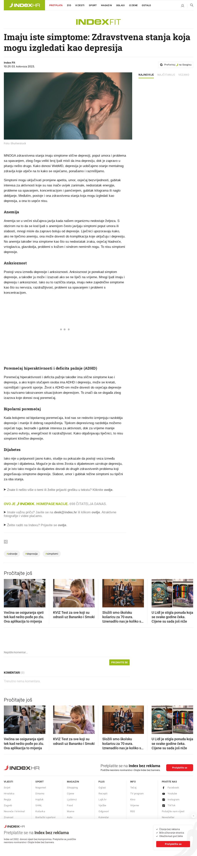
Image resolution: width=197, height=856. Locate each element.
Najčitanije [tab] (166, 75)
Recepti (102, 793)
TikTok (171, 805)
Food (70, 805)
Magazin (73, 781)
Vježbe (102, 805)
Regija (7, 799)
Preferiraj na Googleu (177, 64)
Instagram (173, 799)
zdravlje (12, 553)
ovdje (96, 512)
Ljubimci (72, 799)
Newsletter (168, 817)
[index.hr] (24, 5)
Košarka (40, 811)
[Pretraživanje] (190, 6)
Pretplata (56, 5)
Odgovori (103, 811)
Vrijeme (134, 805)
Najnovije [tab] (146, 75)
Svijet (7, 787)
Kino (132, 799)
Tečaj (133, 787)
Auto (69, 817)
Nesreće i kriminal (14, 811)
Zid (69, 5)
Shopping (72, 787)
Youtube (172, 793)
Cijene (133, 5)
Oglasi (120, 5)
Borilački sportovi (45, 817)
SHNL (38, 805)
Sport (93, 5)
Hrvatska (9, 793)
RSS (132, 811)
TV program (137, 793)
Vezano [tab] (183, 75)
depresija (31, 553)
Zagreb (8, 805)
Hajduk (39, 799)
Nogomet (40, 787)
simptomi (51, 553)
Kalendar (103, 817)
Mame (70, 811)
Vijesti (80, 5)
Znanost (8, 817)
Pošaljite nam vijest (173, 811)
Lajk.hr (102, 799)
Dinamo (39, 793)
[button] (8, 592)
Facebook (173, 787)
